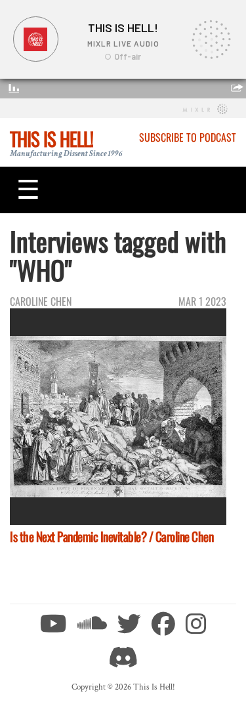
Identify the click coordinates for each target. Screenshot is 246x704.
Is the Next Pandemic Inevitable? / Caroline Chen (111, 536)
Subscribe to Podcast (187, 137)
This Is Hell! (51, 138)
